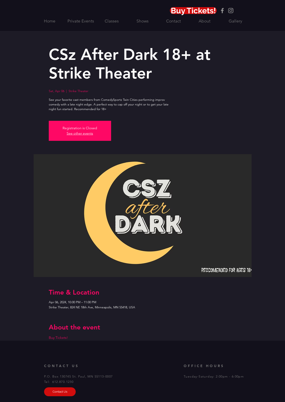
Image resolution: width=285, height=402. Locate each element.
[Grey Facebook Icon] (222, 10)
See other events (80, 133)
